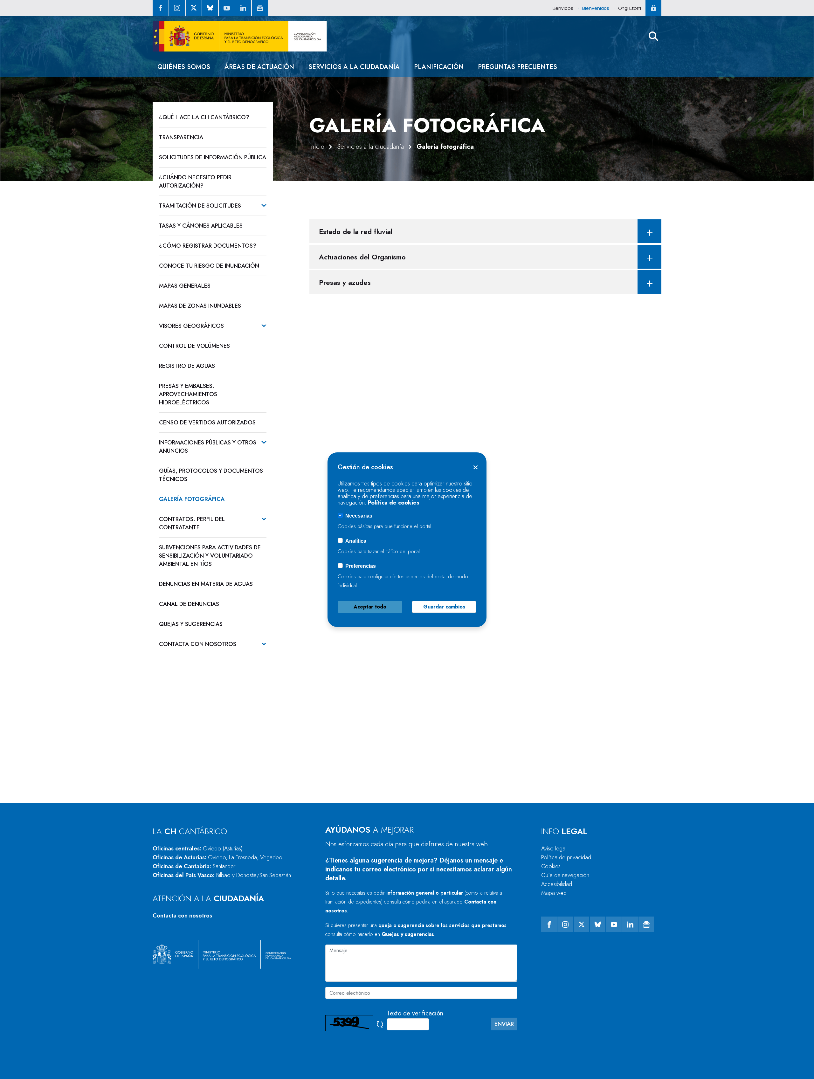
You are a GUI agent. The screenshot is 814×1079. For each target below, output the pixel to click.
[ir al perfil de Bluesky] (210, 8)
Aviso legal (553, 848)
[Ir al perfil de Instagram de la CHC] (177, 8)
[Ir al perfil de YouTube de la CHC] (227, 8)
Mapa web (554, 893)
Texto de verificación (415, 1013)
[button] (653, 36)
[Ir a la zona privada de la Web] (653, 8)
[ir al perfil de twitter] (194, 8)
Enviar (504, 1024)
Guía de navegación (565, 875)
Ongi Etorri (629, 8)
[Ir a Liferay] (240, 36)
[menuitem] (183, 67)
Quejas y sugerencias (408, 934)
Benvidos (563, 8)
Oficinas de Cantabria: (194, 866)
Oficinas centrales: (198, 848)
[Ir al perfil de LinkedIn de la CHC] (243, 8)
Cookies (551, 866)
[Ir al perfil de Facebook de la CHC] (161, 8)
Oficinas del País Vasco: (222, 875)
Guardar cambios (444, 606)
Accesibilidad (556, 884)
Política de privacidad (566, 857)
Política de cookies (393, 502)
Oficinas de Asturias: (217, 857)
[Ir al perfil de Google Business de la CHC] (260, 8)
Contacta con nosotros (182, 915)
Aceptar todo (370, 606)
